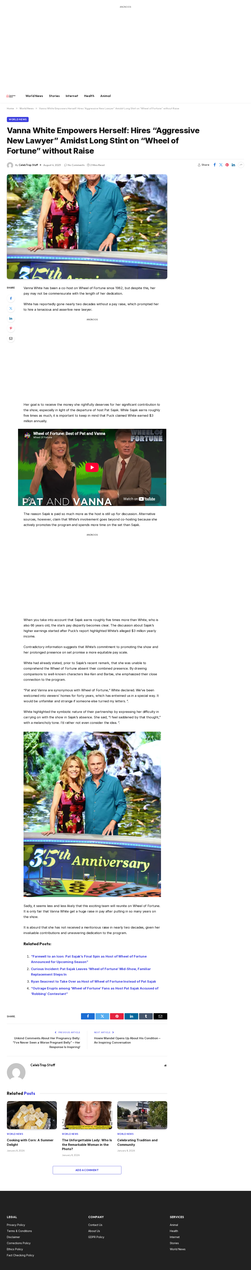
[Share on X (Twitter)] (221, 165)
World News (34, 96)
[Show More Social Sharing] (241, 165)
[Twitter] (11, 308)
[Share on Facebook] (214, 165)
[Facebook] (11, 298)
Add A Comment (87, 1170)
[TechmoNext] (11, 96)
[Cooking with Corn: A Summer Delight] (32, 1115)
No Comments (76, 165)
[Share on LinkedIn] (233, 165)
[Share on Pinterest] (227, 165)
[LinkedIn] (11, 318)
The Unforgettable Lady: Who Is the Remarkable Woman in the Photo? (87, 1144)
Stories (54, 96)
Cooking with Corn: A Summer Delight (30, 1142)
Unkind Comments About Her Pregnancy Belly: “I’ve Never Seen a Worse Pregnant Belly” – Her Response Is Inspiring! (46, 1042)
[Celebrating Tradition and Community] (142, 1115)
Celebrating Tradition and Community (137, 1142)
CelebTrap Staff (28, 165)
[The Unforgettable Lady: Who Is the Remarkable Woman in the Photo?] (87, 1115)
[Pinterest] (11, 328)
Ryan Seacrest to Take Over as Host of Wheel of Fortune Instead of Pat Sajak (93, 981)
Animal (105, 96)
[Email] (11, 338)
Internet (72, 96)
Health (89, 96)
